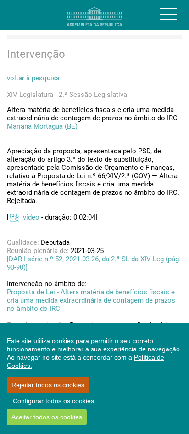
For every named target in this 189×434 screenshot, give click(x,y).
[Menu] (168, 14)
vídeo (31, 217)
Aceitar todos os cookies (46, 417)
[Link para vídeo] (14, 217)
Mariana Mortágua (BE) (42, 126)
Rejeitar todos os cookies (47, 385)
